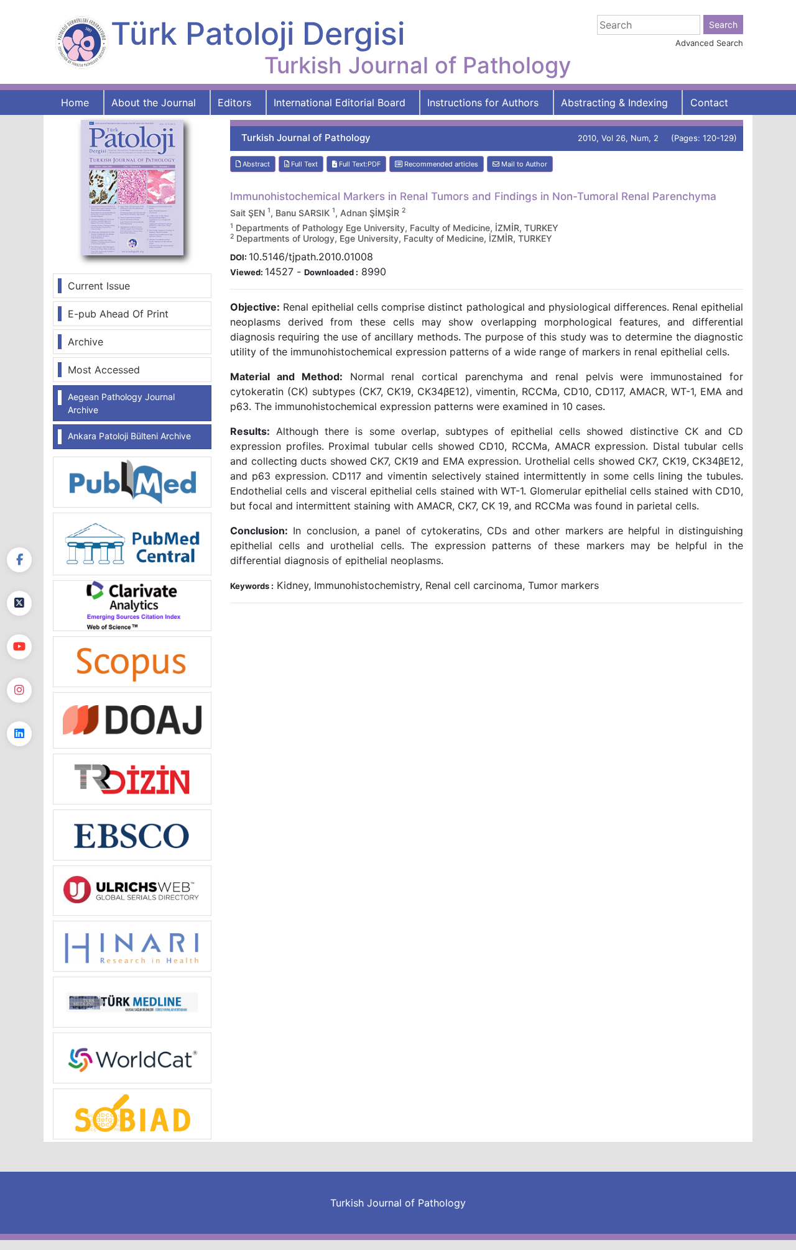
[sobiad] (132, 1113)
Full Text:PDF (359, 164)
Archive (85, 341)
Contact (709, 102)
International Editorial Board (339, 102)
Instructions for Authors (483, 102)
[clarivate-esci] (132, 604)
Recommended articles (440, 164)
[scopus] (132, 660)
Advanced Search (709, 43)
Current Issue (99, 286)
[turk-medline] (132, 1001)
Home (75, 102)
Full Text (303, 164)
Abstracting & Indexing (614, 102)
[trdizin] (132, 778)
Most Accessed (104, 369)
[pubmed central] (132, 543)
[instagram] (19, 690)
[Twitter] (19, 603)
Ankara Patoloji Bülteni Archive (129, 436)
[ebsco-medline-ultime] (132, 834)
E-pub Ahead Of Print (118, 314)
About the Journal (153, 102)
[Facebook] (19, 559)
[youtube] (19, 646)
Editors (234, 102)
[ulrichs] (132, 889)
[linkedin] (19, 733)
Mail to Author (523, 164)
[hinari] (132, 945)
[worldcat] (132, 1057)
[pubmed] (132, 481)
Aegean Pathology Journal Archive (121, 403)
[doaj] (132, 719)
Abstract (255, 164)
